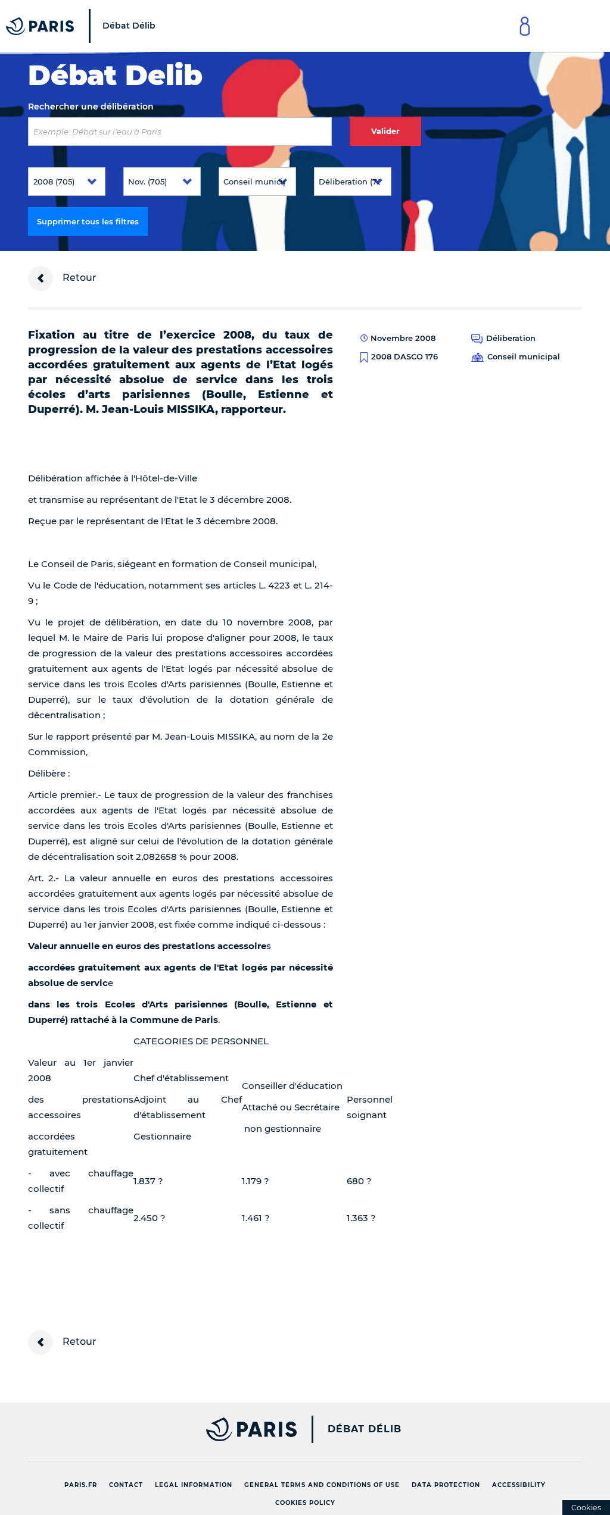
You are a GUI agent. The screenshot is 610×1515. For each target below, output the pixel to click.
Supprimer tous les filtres (88, 221)
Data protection (446, 1485)
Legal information (193, 1485)
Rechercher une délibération (91, 106)
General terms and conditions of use (322, 1485)
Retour (78, 277)
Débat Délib (365, 1429)
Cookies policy (305, 1503)
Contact (126, 1485)
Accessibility (519, 1485)
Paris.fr (80, 1485)
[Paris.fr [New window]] (158, 1429)
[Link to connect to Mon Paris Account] (524, 26)
